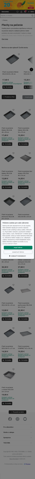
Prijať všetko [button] (18, 247)
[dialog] (17, 239)
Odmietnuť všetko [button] (18, 252)
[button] (17, 256)
